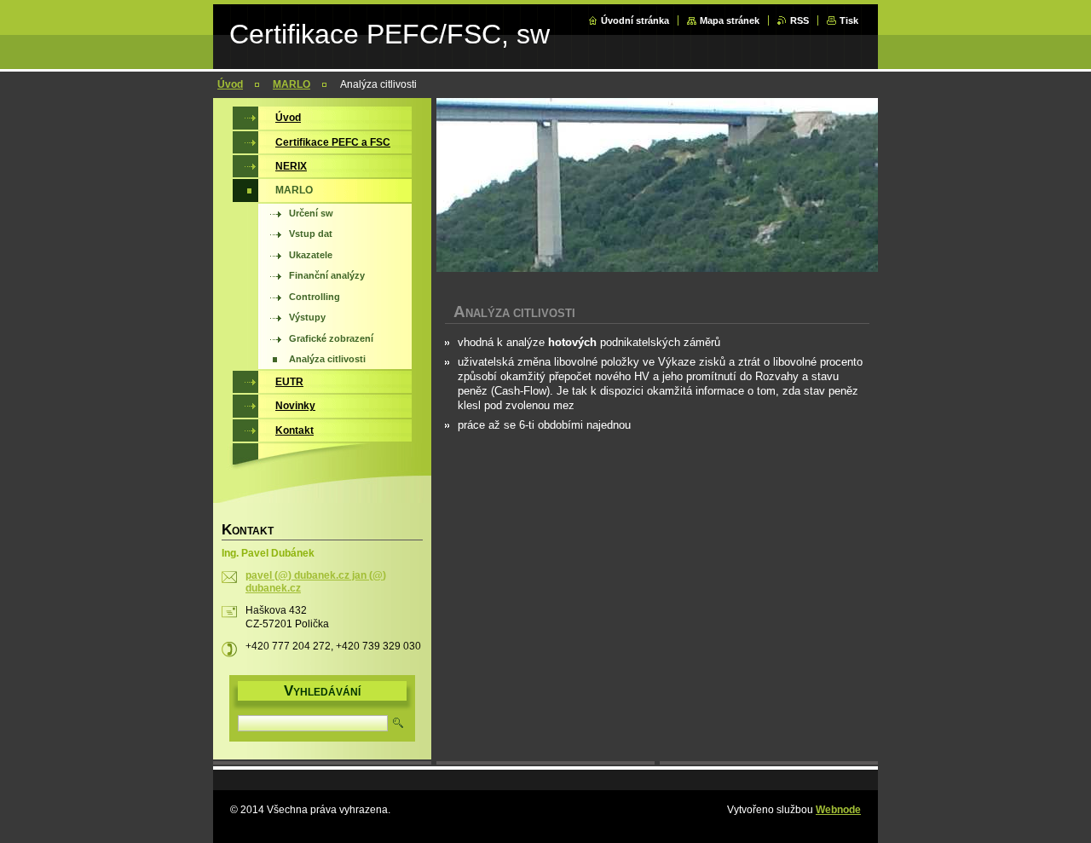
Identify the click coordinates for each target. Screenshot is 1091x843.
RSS (799, 20)
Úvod (230, 84)
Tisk (849, 20)
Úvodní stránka (635, 20)
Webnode (838, 810)
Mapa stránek (729, 20)
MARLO (291, 84)
